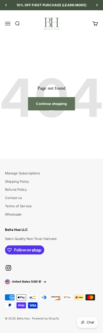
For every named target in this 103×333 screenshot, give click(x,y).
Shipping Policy (17, 181)
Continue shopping (51, 104)
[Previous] (6, 5)
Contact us (13, 198)
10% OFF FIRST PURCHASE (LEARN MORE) (51, 5)
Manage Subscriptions (22, 173)
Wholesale (13, 214)
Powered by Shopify (45, 318)
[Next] (97, 5)
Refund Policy (16, 189)
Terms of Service (18, 206)
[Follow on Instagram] (8, 267)
